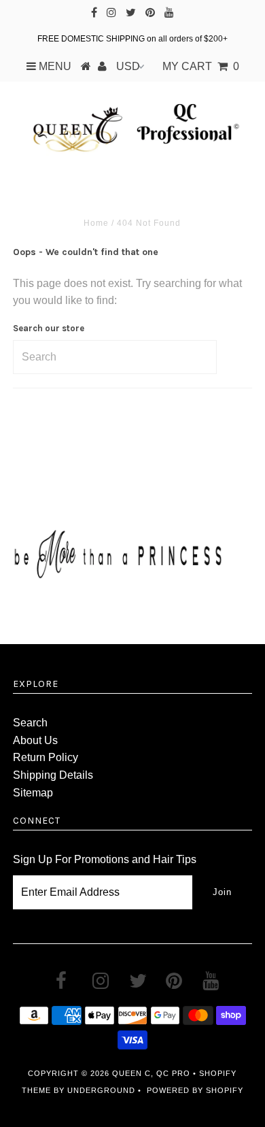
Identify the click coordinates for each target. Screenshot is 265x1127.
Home (96, 223)
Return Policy (45, 757)
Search (30, 722)
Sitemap (33, 792)
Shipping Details (53, 775)
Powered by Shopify (195, 1090)
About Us (35, 740)
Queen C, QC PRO (151, 1073)
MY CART (200, 66)
